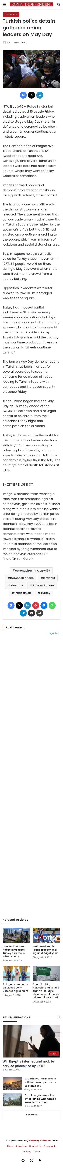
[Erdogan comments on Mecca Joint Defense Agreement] (16, 973)
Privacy (27, 1151)
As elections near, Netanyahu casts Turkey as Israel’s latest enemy (14, 951)
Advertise (21, 1146)
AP (8, 42)
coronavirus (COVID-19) (32, 571)
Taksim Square (43, 585)
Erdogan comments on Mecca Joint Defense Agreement (15, 988)
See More (31, 1114)
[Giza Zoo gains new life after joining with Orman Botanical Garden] (12, 1099)
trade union (22, 593)
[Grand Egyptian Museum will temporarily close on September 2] (12, 1083)
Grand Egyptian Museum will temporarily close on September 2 (40, 1082)
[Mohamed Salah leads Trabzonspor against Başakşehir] (46, 935)
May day (17, 585)
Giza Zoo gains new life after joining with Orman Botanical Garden (40, 1098)
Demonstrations (22, 578)
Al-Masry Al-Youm (39, 1140)
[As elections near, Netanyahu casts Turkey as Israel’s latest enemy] (16, 935)
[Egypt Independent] (31, 4)
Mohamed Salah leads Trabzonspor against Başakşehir (45, 950)
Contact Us (35, 1146)
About (10, 1146)
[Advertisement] (31, 776)
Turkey (45, 593)
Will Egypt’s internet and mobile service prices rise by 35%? (28, 1063)
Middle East (11, 14)
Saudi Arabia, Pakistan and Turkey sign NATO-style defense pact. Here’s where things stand (46, 991)
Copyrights (50, 1146)
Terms (36, 1151)
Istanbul (49, 578)
